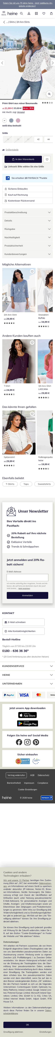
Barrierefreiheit (14, 783)
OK (27, 1025)
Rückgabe (10, 229)
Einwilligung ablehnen (13, 1032)
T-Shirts (10, 484)
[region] (27, 952)
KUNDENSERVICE (13, 666)
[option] (4, 120)
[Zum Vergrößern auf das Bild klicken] (49, 94)
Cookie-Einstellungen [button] (27, 789)
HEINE (6, 674)
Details (8, 220)
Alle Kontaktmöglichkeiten (21, 631)
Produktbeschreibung (16, 212)
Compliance (43, 783)
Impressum (29, 783)
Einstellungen (45, 1032)
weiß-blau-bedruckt (11, 125)
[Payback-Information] (47, 798)
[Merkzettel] (44, 13)
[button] (3, 13)
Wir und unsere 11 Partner (16, 880)
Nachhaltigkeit (12, 237)
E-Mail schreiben (15, 623)
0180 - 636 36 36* (15, 651)
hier (24, 915)
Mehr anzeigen (24, 588)
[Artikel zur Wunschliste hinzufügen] (47, 159)
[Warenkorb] (51, 13)
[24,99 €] (19, 361)
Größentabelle (12, 150)
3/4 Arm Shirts (23, 22)
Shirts (12, 22)
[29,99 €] (19, 290)
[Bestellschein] (36, 13)
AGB (32, 775)
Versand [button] (21, 112)
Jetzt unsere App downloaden (27, 708)
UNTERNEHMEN (12, 683)
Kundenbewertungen (16, 254)
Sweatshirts (44, 484)
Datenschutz (43, 775)
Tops (26, 484)
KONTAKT (8, 613)
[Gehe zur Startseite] (12, 13)
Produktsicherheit (14, 245)
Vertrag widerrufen (16, 775)
